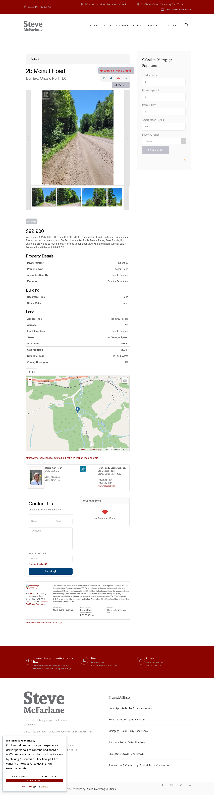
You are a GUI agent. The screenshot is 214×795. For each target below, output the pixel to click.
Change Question (37, 563)
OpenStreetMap (95, 449)
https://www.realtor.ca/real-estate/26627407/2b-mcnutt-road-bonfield (62, 457)
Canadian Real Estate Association (36, 602)
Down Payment (150, 90)
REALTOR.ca (35, 593)
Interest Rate (149, 105)
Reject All (49, 776)
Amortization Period (153, 119)
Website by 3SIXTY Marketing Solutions (94, 788)
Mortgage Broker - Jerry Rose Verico (128, 730)
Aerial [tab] (32, 372)
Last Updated (58, 607)
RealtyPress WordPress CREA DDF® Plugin (44, 622)
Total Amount (149, 75)
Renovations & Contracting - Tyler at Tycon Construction (139, 765)
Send (49, 571)
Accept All (34, 780)
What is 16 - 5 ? (37, 553)
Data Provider (85, 607)
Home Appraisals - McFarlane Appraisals (130, 708)
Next (126, 137)
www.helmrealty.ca (106, 485)
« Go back (33, 59)
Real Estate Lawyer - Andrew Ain (126, 753)
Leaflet (82, 449)
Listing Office (112, 607)
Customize (19, 776)
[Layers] (125, 380)
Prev (28, 137)
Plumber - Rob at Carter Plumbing (127, 742)
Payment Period (150, 134)
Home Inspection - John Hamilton (127, 719)
